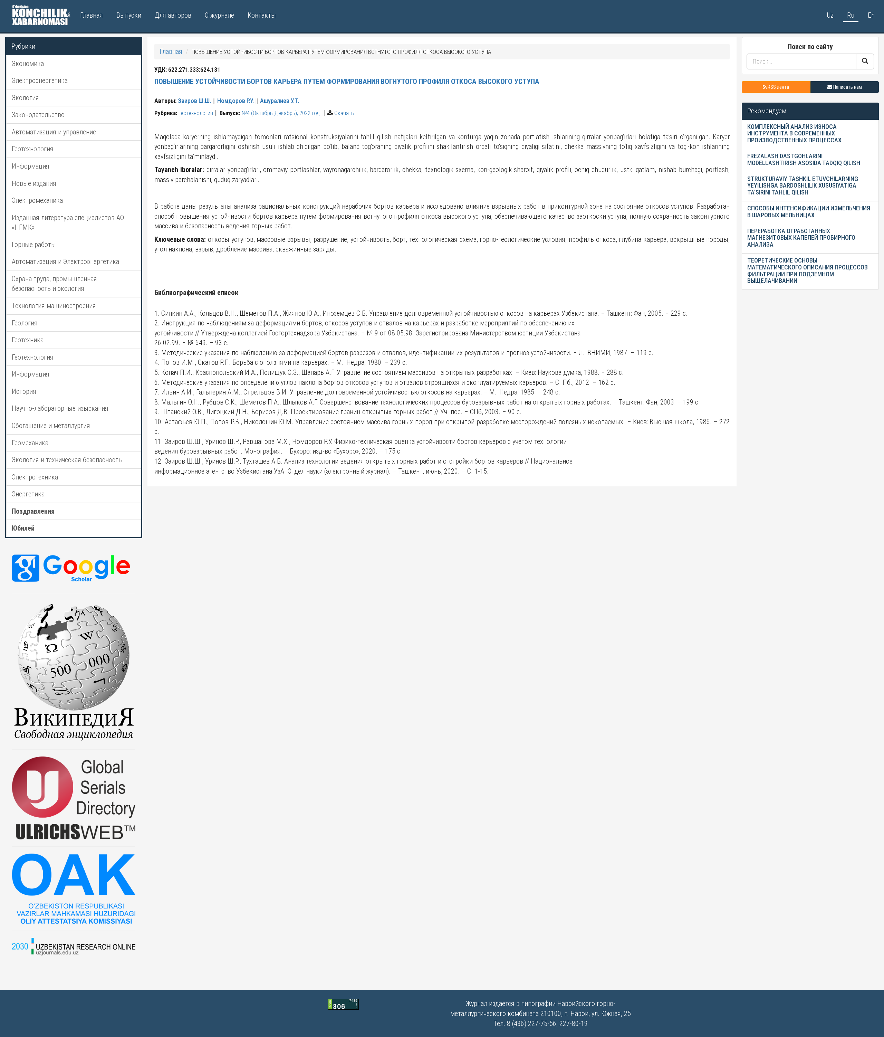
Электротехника (35, 477)
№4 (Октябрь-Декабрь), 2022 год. (281, 113)
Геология (25, 323)
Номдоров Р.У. (235, 100)
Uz (830, 15)
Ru (850, 15)
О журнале (219, 15)
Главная (91, 15)
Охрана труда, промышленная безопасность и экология (54, 284)
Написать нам (847, 87)
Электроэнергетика (40, 80)
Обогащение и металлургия (51, 425)
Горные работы (34, 244)
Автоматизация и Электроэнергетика (65, 261)
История (24, 391)
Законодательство (38, 115)
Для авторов (173, 15)
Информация (30, 166)
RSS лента (778, 87)
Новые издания (34, 183)
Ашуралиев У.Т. (279, 100)
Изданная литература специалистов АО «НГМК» (68, 222)
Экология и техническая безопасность (67, 460)
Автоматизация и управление (54, 132)
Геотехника (28, 340)
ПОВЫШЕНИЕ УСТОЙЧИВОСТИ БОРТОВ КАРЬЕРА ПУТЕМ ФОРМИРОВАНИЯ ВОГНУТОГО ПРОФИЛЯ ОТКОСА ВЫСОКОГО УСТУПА (346, 81)
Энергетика (28, 494)
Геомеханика (30, 443)
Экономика (28, 63)
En (871, 15)
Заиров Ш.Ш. (194, 100)
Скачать (344, 113)
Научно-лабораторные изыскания (60, 408)
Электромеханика (37, 200)
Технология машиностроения (54, 306)
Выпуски (128, 15)
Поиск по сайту (810, 46)
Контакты (262, 15)
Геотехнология (33, 149)
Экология (25, 98)
